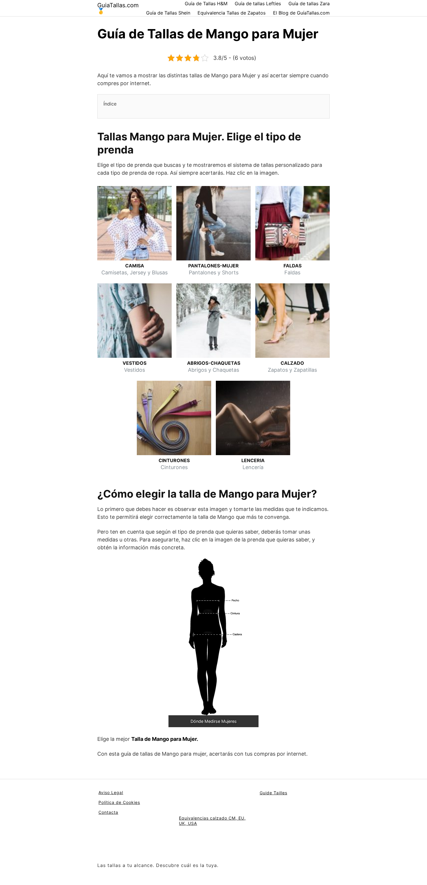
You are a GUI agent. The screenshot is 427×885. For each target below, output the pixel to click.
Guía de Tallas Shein (168, 13)
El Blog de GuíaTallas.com (301, 13)
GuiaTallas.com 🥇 (118, 8)
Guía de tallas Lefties (258, 3)
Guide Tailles (273, 792)
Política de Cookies (119, 802)
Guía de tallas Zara (309, 3)
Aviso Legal (110, 792)
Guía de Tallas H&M (206, 3)
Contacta (108, 812)
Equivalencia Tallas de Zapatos (231, 13)
